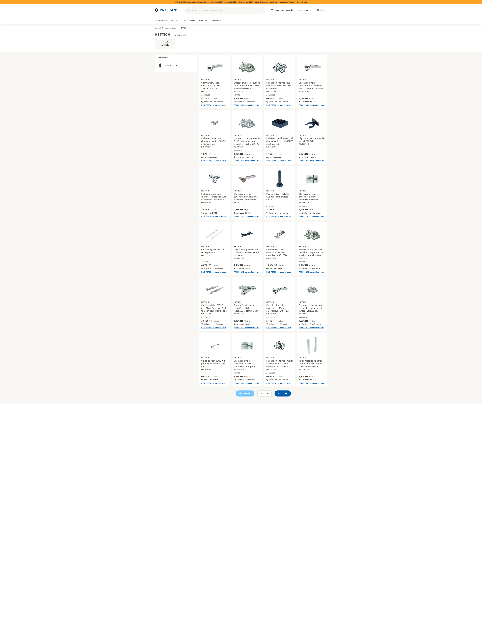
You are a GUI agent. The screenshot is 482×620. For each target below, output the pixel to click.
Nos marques (170, 28)
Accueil (158, 28)
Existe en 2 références (278, 380)
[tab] (161, 20)
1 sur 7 (262, 393)
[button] (224, 10)
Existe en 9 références (278, 213)
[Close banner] (326, 2)
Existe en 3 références (213, 102)
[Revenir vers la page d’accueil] (167, 10)
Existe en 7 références (213, 268)
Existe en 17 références (214, 324)
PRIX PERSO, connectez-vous (213, 105)
